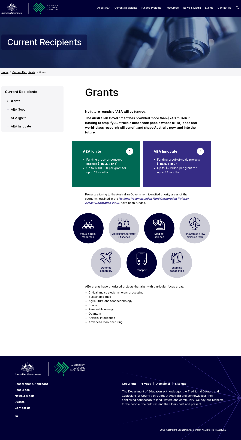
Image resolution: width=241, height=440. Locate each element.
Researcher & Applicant (31, 384)
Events (209, 7)
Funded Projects (151, 7)
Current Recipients (23, 72)
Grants (15, 101)
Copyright (129, 383)
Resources (172, 7)
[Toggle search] (237, 8)
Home (4, 72)
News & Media (192, 7)
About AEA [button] (103, 7)
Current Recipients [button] (126, 7)
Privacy (145, 383)
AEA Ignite (18, 118)
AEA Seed (18, 109)
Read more (106, 164)
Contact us (22, 408)
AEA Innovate (21, 126)
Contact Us (224, 7)
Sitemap (180, 383)
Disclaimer (163, 383)
